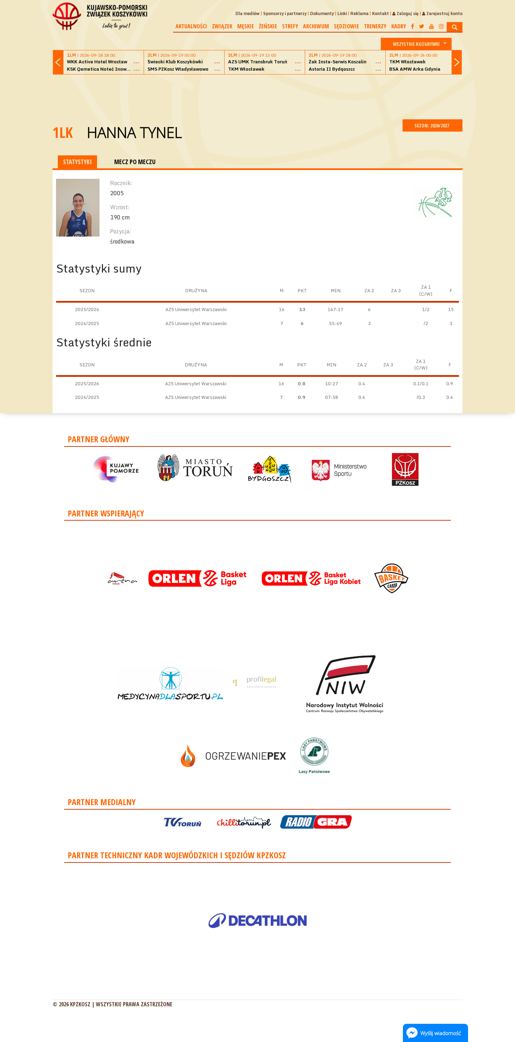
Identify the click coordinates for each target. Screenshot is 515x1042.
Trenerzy (375, 26)
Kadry (398, 26)
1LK (63, 132)
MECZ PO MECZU (135, 161)
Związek (222, 26)
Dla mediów (247, 13)
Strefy (290, 26)
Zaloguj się (407, 13)
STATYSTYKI (77, 161)
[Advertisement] (257, 96)
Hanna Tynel (134, 132)
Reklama (359, 13)
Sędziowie (346, 26)
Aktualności (191, 26)
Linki (342, 13)
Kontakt (380, 13)
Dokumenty (322, 13)
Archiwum (316, 26)
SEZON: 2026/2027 (432, 125)
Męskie (245, 26)
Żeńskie (268, 26)
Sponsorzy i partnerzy (285, 13)
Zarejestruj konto (443, 13)
